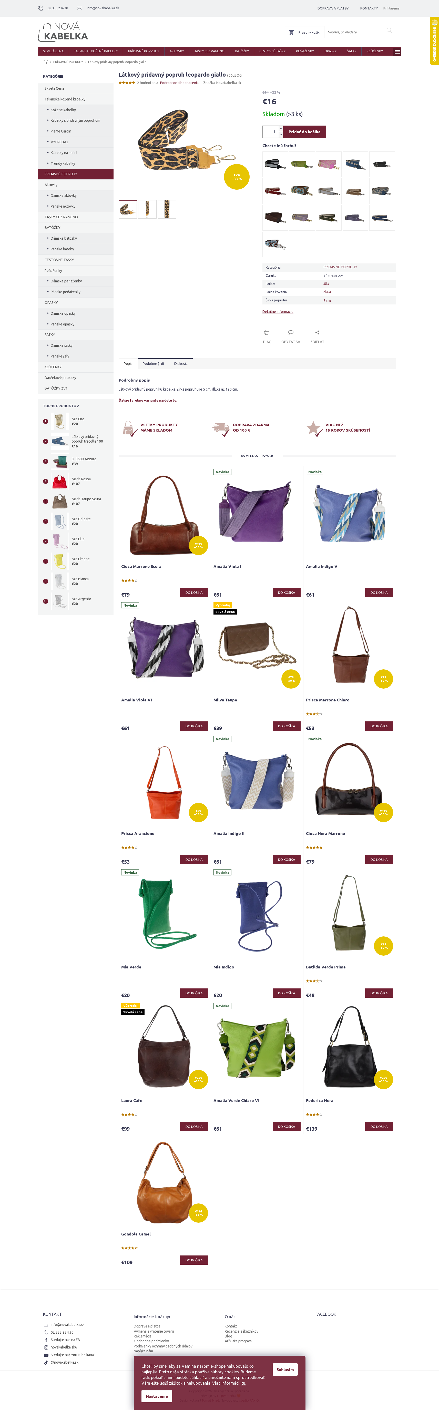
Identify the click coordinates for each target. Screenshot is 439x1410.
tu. (243, 1383)
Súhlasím (285, 1369)
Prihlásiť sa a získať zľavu (269, 722)
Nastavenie (157, 1396)
